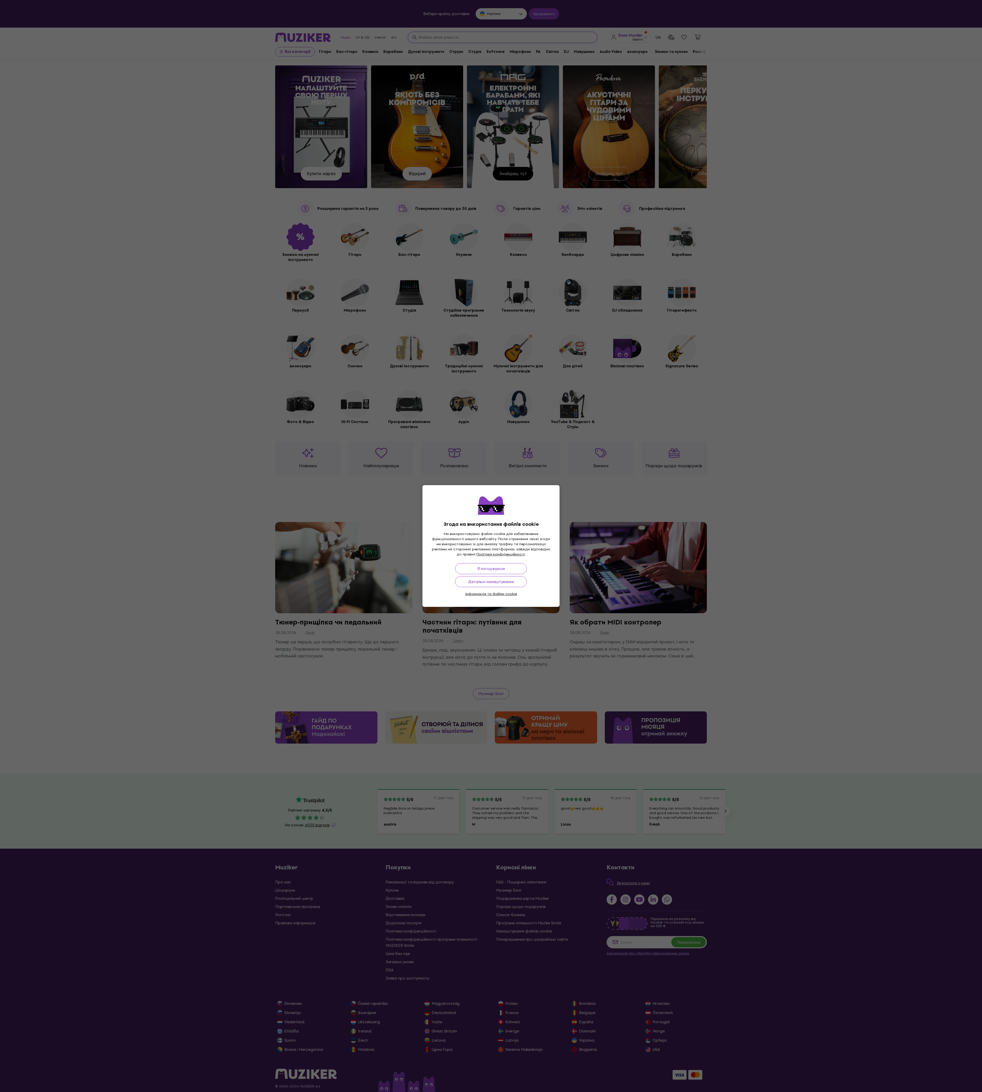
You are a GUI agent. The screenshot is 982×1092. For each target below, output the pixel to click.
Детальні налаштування (491, 581)
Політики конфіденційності (500, 554)
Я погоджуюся (491, 568)
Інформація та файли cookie (491, 594)
